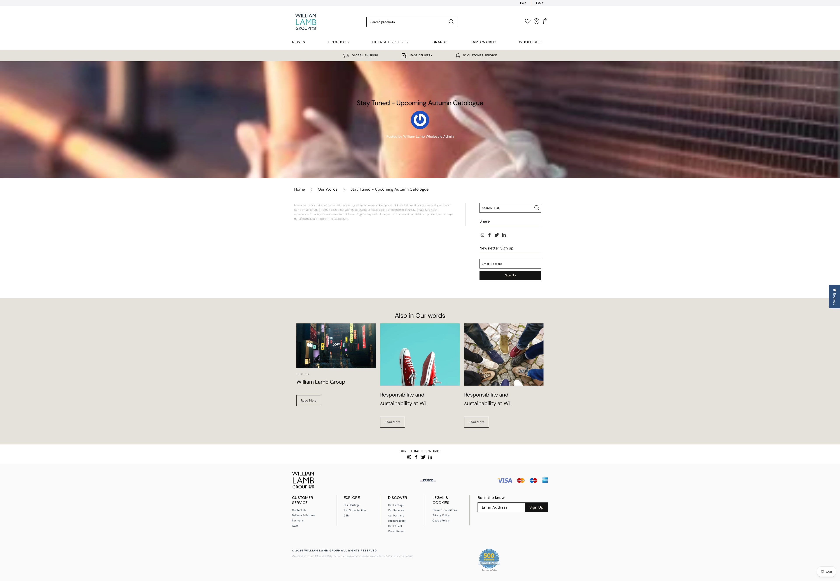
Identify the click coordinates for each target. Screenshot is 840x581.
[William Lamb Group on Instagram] (482, 235)
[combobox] (408, 22)
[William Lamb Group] (336, 345)
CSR (346, 515)
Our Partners (396, 515)
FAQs (539, 3)
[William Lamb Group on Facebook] (490, 235)
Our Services (396, 510)
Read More (309, 400)
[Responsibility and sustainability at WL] (420, 354)
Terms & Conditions (444, 510)
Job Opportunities (355, 510)
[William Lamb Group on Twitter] (497, 235)
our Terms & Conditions (387, 556)
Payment (297, 520)
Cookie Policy (440, 520)
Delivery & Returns (303, 515)
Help (523, 3)
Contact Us (299, 510)
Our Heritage (352, 505)
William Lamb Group (320, 381)
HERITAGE (303, 374)
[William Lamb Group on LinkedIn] (504, 235)
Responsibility (397, 521)
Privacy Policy (441, 515)
